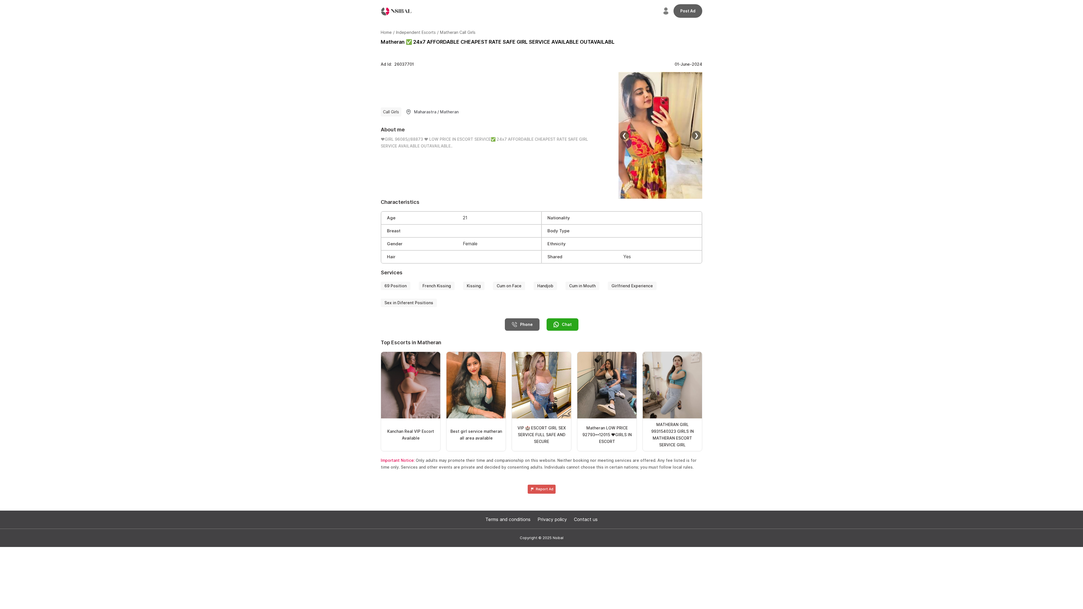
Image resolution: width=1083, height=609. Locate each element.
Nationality (558, 217)
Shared (554, 256)
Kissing (474, 286)
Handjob (545, 286)
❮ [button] (624, 135)
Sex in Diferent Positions (408, 303)
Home (386, 32)
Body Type (558, 230)
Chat (567, 324)
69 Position (395, 286)
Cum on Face (509, 286)
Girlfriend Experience (632, 286)
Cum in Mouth (582, 286)
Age (391, 217)
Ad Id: (397, 64)
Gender (394, 243)
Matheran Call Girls (458, 32)
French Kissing (436, 286)
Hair (391, 256)
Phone (526, 324)
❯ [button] (696, 135)
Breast (393, 230)
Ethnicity (556, 243)
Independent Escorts (416, 32)
